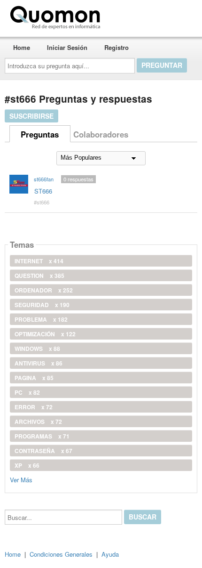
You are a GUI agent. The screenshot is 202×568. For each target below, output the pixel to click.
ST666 (43, 191)
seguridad (42, 304)
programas (42, 436)
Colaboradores (100, 134)
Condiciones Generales (61, 554)
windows (37, 348)
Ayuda (110, 554)
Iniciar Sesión (67, 47)
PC (27, 392)
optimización (45, 334)
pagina (34, 377)
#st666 (41, 202)
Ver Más (21, 479)
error (34, 407)
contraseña (43, 450)
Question (39, 275)
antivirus (38, 363)
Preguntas (40, 134)
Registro (116, 47)
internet (39, 261)
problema (41, 319)
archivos (38, 421)
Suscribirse (31, 116)
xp (27, 465)
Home (21, 47)
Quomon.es (134, 15)
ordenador (44, 290)
